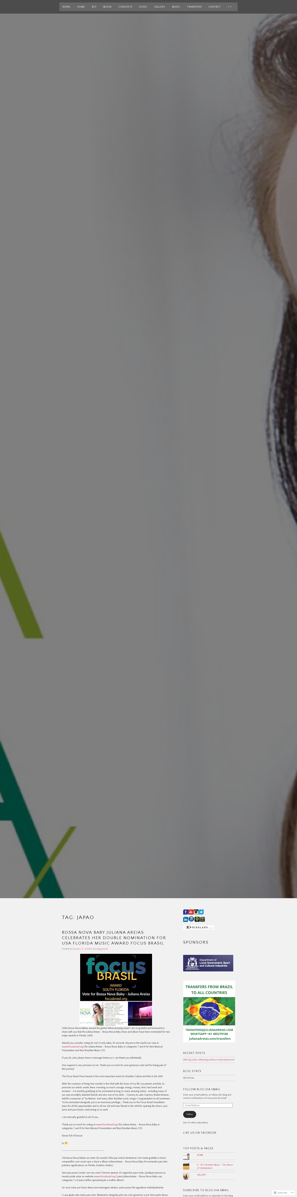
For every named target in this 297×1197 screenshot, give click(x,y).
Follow (189, 1114)
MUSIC (176, 6)
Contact (215, 6)
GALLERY (159, 6)
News (66, 6)
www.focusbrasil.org (73, 1046)
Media (107, 6)
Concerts (125, 6)
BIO (94, 6)
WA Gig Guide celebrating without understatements (209, 1060)
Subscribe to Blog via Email (206, 1190)
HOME (81, 6)
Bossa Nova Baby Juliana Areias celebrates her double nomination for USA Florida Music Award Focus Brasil (114, 938)
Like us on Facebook (200, 1132)
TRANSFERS (194, 6)
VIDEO (143, 6)
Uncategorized (100, 948)
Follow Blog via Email (202, 1089)
